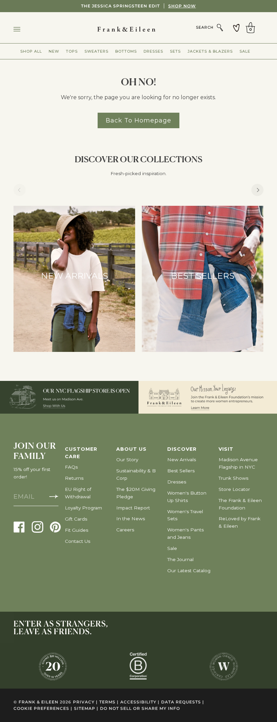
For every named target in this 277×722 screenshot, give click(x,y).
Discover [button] (182, 449)
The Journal (180, 559)
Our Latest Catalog (188, 570)
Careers (125, 529)
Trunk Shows (233, 478)
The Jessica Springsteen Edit (138, 5)
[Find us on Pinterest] (55, 526)
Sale (245, 51)
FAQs (71, 467)
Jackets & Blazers (210, 51)
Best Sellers (181, 470)
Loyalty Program (83, 507)
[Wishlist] (236, 27)
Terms (109, 701)
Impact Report (133, 507)
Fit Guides (76, 530)
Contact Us (77, 541)
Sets (175, 51)
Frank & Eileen (38, 701)
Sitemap (86, 708)
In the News (130, 518)
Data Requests (182, 701)
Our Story (127, 459)
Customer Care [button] (81, 453)
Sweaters (96, 51)
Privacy (85, 701)
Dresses (153, 51)
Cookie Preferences (43, 708)
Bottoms (126, 51)
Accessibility (139, 701)
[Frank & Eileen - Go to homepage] (138, 29)
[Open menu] (24, 29)
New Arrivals (181, 459)
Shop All (31, 51)
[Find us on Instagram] (37, 526)
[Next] (257, 190)
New (54, 51)
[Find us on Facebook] (19, 526)
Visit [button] (226, 449)
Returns (74, 478)
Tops (72, 51)
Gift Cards (76, 519)
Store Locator (234, 489)
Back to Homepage (138, 120)
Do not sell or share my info (140, 708)
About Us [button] (131, 449)
